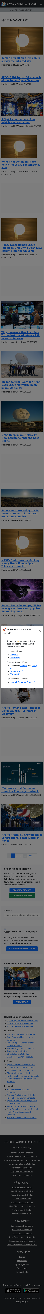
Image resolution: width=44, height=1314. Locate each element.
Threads (14, 674)
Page (22, 665)
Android (14, 657)
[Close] (40, 631)
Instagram (15, 671)
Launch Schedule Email (21, 682)
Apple (13, 654)
